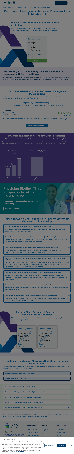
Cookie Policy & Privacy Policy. (17, 451)
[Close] (71, 445)
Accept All (61, 445)
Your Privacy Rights (49, 445)
